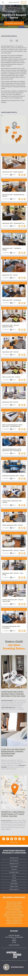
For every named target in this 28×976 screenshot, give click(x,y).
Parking (17, 154)
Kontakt (14, 931)
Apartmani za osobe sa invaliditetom (14, 914)
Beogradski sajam (14, 872)
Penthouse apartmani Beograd (14, 911)
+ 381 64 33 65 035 (13, 2)
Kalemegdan (14, 883)
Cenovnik (4, 154)
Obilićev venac (14, 886)
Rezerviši (24, 154)
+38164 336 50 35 (14, 822)
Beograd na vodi (14, 863)
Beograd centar (14, 858)
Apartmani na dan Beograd (14, 903)
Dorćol (17, 46)
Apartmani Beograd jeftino (14, 905)
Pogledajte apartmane (14, 23)
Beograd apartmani (14, 897)
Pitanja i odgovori (14, 889)
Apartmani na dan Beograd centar (14, 908)
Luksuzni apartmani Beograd (14, 902)
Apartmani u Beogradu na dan (14, 920)
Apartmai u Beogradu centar (14, 917)
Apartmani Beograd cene (14, 922)
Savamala (14, 869)
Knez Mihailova (14, 860)
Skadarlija (14, 880)
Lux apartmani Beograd (14, 909)
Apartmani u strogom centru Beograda (14, 916)
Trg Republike (14, 866)
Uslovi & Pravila (14, 945)
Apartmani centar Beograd (14, 919)
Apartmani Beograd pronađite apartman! (14, 852)
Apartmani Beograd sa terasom (14, 912)
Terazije (14, 878)
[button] (15, 132)
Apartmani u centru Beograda (14, 906)
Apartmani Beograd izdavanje (14, 923)
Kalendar (11, 154)
